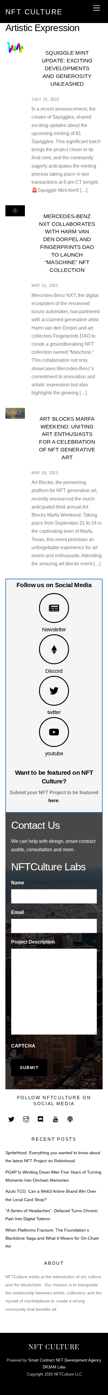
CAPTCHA (23, 1045)
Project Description (33, 941)
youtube (54, 753)
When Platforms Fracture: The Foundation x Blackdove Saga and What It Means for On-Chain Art (52, 1238)
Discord (53, 671)
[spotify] (70, 1119)
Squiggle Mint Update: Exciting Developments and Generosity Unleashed (67, 68)
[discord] (41, 1119)
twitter (54, 712)
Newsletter (54, 629)
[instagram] (26, 1119)
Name (17, 882)
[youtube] (56, 1119)
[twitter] (11, 1119)
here (53, 800)
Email (17, 912)
